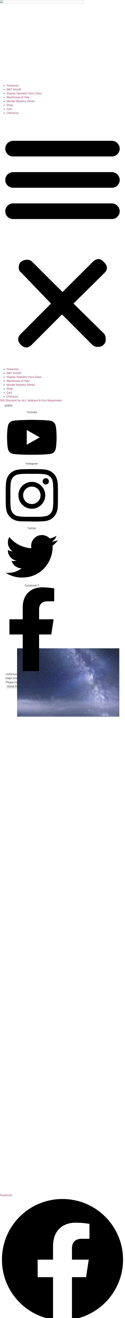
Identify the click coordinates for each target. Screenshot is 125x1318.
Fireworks (13, 85)
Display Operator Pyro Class (24, 93)
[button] (62, 241)
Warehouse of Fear (18, 97)
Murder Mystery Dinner (21, 101)
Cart (9, 109)
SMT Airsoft (14, 89)
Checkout (12, 112)
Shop (10, 105)
